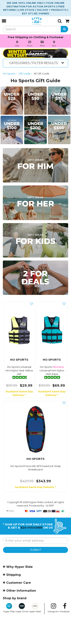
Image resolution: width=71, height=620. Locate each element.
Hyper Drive (22, 611)
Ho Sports (9, 73)
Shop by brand (15, 598)
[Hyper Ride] (32, 21)
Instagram (53, 611)
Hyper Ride (9, 611)
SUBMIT (35, 550)
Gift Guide (24, 73)
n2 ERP (50, 505)
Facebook (65, 611)
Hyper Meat (35, 611)
